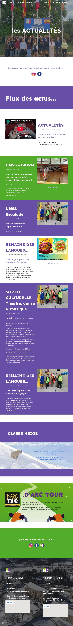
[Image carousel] (52, 173)
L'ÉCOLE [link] (55, 2)
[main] (36, 32)
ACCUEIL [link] (46, 2)
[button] (71, 2)
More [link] (64, 2)
